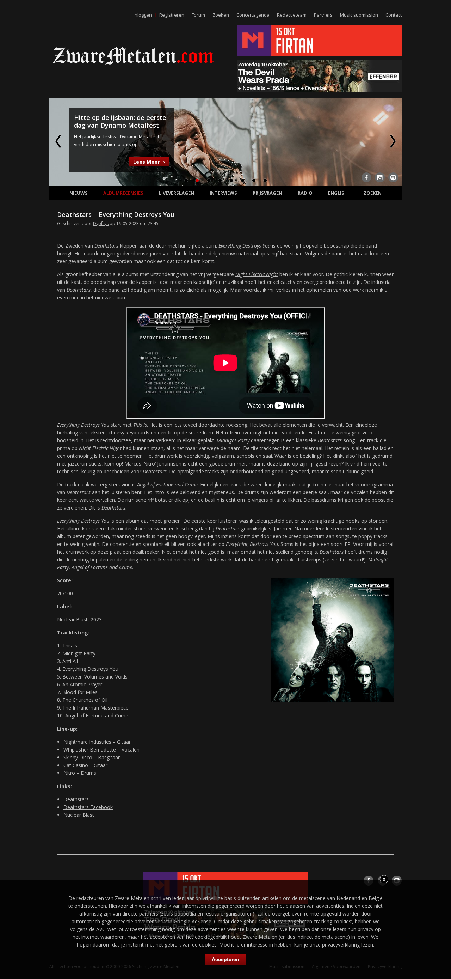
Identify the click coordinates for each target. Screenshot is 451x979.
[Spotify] (393, 177)
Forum (198, 15)
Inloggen (143, 15)
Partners (323, 15)
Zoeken (220, 15)
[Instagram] (380, 177)
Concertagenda (253, 15)
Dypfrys (101, 223)
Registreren (171, 15)
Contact (393, 15)
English (338, 193)
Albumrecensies (123, 193)
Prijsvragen (267, 193)
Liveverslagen (176, 193)
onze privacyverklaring (334, 944)
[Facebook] (366, 177)
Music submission (359, 15)
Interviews (223, 193)
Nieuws (78, 193)
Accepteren (225, 959)
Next (392, 141)
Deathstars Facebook (88, 807)
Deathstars (76, 799)
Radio (305, 193)
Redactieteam (292, 15)
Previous (59, 141)
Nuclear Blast (78, 814)
